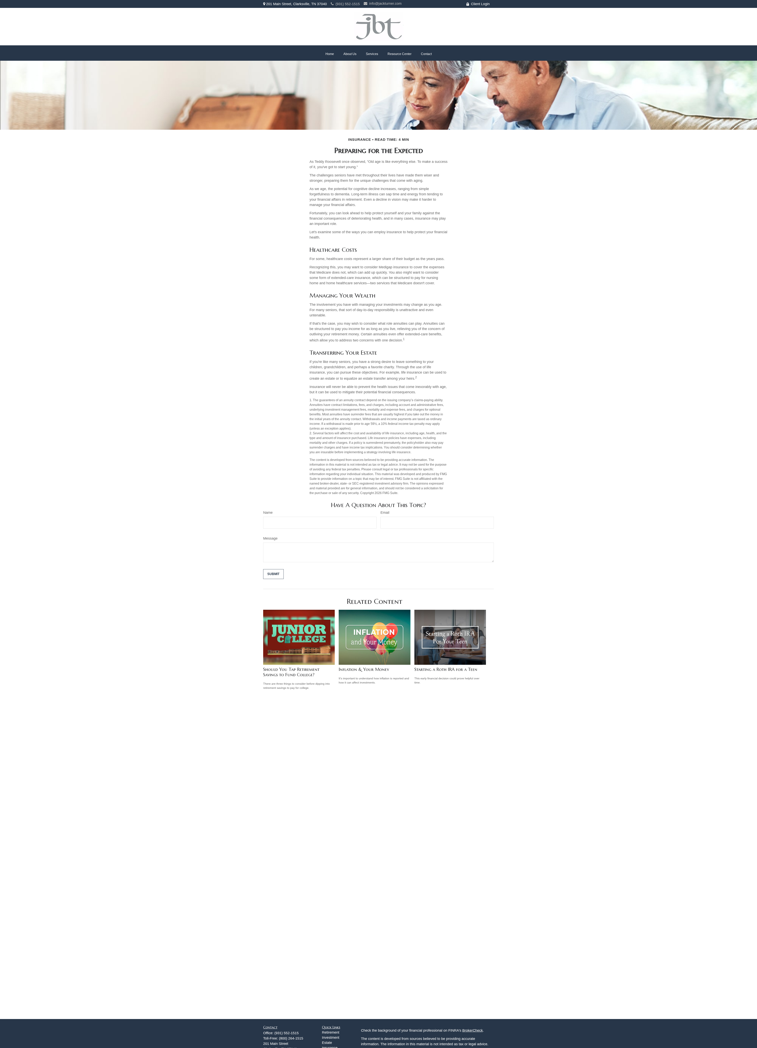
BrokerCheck (472, 1030)
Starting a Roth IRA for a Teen (445, 669)
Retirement (330, 1032)
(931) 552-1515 (348, 4)
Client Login (480, 4)
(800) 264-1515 (291, 1038)
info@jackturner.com (385, 4)
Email (384, 513)
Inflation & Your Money (364, 669)
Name (268, 513)
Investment (330, 1038)
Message (270, 538)
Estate (327, 1043)
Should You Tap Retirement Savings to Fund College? (291, 672)
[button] (330, 54)
